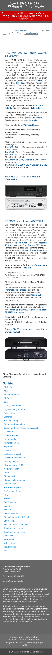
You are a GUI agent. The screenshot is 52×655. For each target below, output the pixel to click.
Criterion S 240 (31, 159)
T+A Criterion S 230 (14, 159)
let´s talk (27, 267)
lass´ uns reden (38, 265)
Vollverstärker (10, 543)
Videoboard (9, 539)
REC (6, 494)
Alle (6, 390)
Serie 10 (7, 509)
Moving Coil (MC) (11, 461)
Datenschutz (32, 636)
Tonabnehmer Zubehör (14, 532)
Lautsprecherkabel (12, 454)
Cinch (6, 402)
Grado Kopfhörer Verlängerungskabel (21, 428)
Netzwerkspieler (11, 468)
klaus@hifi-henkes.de (13, 581)
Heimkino (8, 431)
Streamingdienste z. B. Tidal (16, 517)
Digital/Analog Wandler (14, 409)
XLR (6, 550)
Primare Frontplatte (12, 487)
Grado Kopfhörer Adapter (15, 424)
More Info (35, 176)
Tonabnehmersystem (13, 528)
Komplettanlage (11, 442)
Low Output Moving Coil (15, 457)
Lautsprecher (10, 450)
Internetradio (10, 439)
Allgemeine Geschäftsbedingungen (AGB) (24, 644)
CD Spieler (8, 398)
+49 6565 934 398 (15, 576)
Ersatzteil (8, 416)
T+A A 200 (9, 152)
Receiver (8, 498)
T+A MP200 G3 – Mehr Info (17, 176)
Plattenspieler (10, 476)
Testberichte (11, 179)
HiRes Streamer (11, 435)
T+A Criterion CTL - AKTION (16, 524)
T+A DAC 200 (11, 147)
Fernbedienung (11, 420)
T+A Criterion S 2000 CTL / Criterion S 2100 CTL (26, 166)
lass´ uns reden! (34, 117)
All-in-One (9, 387)
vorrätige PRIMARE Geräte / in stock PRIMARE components (26, 311)
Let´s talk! (35, 108)
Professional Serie (12, 491)
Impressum (16, 636)
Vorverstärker (10, 546)
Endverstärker (10, 413)
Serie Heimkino (11, 513)
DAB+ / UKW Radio (12, 405)
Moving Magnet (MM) (13, 465)
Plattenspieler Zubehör (14, 480)
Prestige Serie (10, 483)
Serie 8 (7, 506)
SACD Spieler (10, 502)
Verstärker (8, 535)
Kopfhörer (8, 446)
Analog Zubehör (11, 394)
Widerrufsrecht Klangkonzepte (24, 639)
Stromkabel (9, 520)
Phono (7, 472)
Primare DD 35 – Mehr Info (18, 329)
